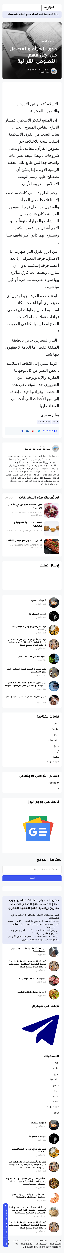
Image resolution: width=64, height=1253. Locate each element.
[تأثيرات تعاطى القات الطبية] (54, 994)
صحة (6, 1233)
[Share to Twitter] (39, 431)
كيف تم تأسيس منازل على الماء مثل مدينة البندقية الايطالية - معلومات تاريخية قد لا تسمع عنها (27, 643)
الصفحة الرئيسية (47, 41)
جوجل (56, 1113)
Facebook (53, 783)
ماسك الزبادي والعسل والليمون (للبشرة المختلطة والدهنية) (29, 1196)
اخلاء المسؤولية (56, 1242)
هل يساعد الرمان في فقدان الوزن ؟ (25, 507)
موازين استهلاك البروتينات (32, 979)
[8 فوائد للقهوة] (54, 602)
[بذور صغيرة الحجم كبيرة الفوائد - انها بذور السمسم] (54, 672)
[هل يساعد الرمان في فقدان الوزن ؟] (51, 510)
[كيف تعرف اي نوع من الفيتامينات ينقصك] (54, 630)
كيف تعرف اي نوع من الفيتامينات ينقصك (29, 628)
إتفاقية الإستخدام (41, 1242)
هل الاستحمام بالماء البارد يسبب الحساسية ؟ (28, 950)
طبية (6, 1225)
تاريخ (56, 746)
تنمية (56, 757)
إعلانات (55, 729)
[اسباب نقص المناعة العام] (54, 659)
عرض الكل (9, 498)
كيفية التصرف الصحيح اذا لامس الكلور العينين (33, 921)
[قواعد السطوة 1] (54, 616)
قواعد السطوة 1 (37, 614)
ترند (33, 41)
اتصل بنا (15, 1242)
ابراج (56, 735)
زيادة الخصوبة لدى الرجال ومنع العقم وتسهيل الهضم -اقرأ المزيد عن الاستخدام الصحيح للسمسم (26, 1210)
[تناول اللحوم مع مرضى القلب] (51, 546)
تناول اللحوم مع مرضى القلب (24, 541)
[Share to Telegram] (22, 431)
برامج (56, 1085)
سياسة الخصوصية (27, 1242)
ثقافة (56, 1102)
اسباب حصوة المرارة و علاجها (27, 525)
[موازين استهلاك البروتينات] (54, 980)
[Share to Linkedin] (27, 431)
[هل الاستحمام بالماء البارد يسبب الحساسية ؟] (54, 952)
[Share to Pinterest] (33, 431)
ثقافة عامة (43, 422)
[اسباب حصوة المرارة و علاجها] (51, 528)
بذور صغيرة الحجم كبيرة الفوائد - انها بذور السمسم (26, 670)
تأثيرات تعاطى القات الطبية (31, 992)
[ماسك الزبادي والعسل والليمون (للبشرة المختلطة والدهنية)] (54, 1198)
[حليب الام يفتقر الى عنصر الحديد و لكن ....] (54, 700)
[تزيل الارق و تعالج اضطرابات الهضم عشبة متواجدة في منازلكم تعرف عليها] (54, 686)
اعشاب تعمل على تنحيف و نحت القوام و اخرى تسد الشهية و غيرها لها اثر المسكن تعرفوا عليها (26, 1182)
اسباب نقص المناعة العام (32, 657)
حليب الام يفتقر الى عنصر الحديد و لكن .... (26, 698)
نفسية (6, 1242)
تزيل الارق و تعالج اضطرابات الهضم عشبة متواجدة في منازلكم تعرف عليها (25, 684)
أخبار (56, 724)
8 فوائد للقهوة (38, 601)
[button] (16, 431)
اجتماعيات (53, 740)
